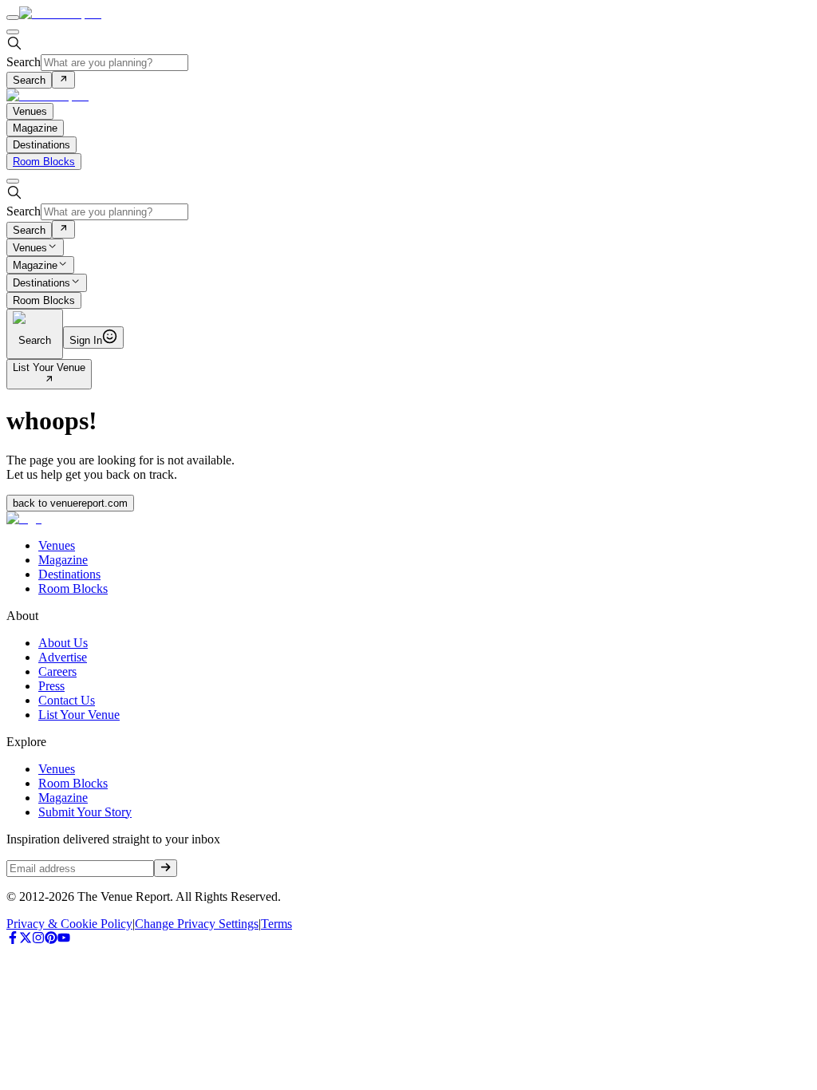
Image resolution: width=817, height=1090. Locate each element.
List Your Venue (49, 367)
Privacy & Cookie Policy (69, 923)
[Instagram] (38, 939)
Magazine (35, 265)
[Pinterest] (51, 939)
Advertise (62, 657)
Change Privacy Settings (197, 923)
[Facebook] (12, 939)
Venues (30, 248)
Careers (57, 671)
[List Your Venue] (49, 380)
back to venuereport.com (70, 503)
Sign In (85, 340)
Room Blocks (44, 162)
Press (51, 686)
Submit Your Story (85, 812)
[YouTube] (63, 939)
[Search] (63, 80)
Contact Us (66, 700)
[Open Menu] (12, 17)
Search (23, 62)
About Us (63, 643)
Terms (276, 923)
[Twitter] (25, 939)
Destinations (41, 284)
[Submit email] (165, 868)
